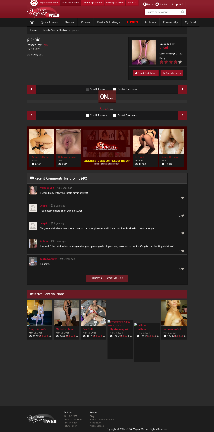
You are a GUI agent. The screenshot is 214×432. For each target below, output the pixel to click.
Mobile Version (97, 425)
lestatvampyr (48, 258)
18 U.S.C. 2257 (70, 416)
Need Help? (95, 422)
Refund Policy (70, 425)
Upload (179, 4)
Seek (182, 12)
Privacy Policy (70, 422)
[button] (49, 22)
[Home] (32, 22)
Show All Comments (107, 278)
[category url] (107, 147)
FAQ (92, 416)
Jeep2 (43, 205)
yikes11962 (47, 187)
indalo (44, 241)
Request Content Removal (102, 419)
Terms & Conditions (73, 419)
